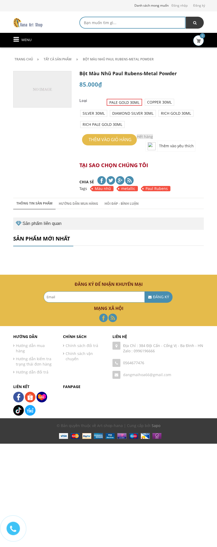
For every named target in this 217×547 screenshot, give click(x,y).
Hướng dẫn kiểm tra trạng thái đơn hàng (34, 361)
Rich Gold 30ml (176, 113)
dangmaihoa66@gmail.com (147, 374)
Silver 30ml (94, 113)
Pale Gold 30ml (124, 102)
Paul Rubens (157, 188)
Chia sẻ (86, 181)
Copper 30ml (159, 102)
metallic (128, 188)
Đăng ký (199, 5)
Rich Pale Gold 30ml (102, 124)
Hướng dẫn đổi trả (32, 372)
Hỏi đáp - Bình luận (122, 203)
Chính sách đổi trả (82, 345)
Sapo (156, 425)
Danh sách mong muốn (151, 5)
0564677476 (133, 362)
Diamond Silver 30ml (132, 113)
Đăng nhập (179, 5)
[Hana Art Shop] (27, 22)
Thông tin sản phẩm (34, 203)
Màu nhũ (103, 188)
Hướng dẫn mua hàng (78, 203)
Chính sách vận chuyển (79, 356)
